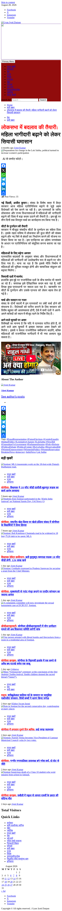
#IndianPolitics (8, 442)
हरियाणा (10, 69)
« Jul (3, 891)
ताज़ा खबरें (11, 66)
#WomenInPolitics (31, 449)
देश (8, 71)
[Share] (31, 193)
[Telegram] (31, 179)
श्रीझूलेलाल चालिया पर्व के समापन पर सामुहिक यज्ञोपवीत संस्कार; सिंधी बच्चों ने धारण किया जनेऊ (26, 697)
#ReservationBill (52, 447)
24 (3, 885)
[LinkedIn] (31, 188)
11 (5, 878)
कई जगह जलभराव (27, 729)
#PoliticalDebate (8, 447)
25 (5, 885)
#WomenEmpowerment (12, 449)
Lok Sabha (41, 452)
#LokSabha (40, 442)
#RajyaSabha (38, 447)
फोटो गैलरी (11, 95)
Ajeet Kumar (20, 148)
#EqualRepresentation (17, 439)
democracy (20, 452)
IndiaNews (31, 452)
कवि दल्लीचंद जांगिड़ (15, 825)
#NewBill (50, 442)
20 (11, 882)
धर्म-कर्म (10, 87)
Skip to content (8, 2)
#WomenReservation (50, 449)
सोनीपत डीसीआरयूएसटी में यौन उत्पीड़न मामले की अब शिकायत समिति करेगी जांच (28, 628)
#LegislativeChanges (24, 442)
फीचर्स (9, 84)
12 (8, 878)
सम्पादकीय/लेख (13, 89)
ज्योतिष (10, 92)
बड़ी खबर (11, 120)
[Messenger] (31, 184)
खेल (8, 82)
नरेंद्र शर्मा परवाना (14, 841)
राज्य (9, 74)
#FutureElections (35, 439)
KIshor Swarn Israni (21, 703)
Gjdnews (15, 669)
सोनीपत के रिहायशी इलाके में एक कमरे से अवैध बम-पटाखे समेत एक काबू (28, 662)
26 (8, 885)
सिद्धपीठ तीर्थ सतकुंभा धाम (17, 859)
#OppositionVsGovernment (13, 444)
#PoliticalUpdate (24, 447)
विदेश (9, 77)
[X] (31, 170)
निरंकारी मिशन (13, 843)
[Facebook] (31, 165)
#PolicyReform (52, 444)
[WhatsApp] (31, 175)
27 (11, 885)
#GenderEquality (51, 439)
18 (5, 882)
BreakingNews (8, 452)
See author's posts (13, 396)
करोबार (10, 79)
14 (14, 878)
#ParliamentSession (36, 444)
